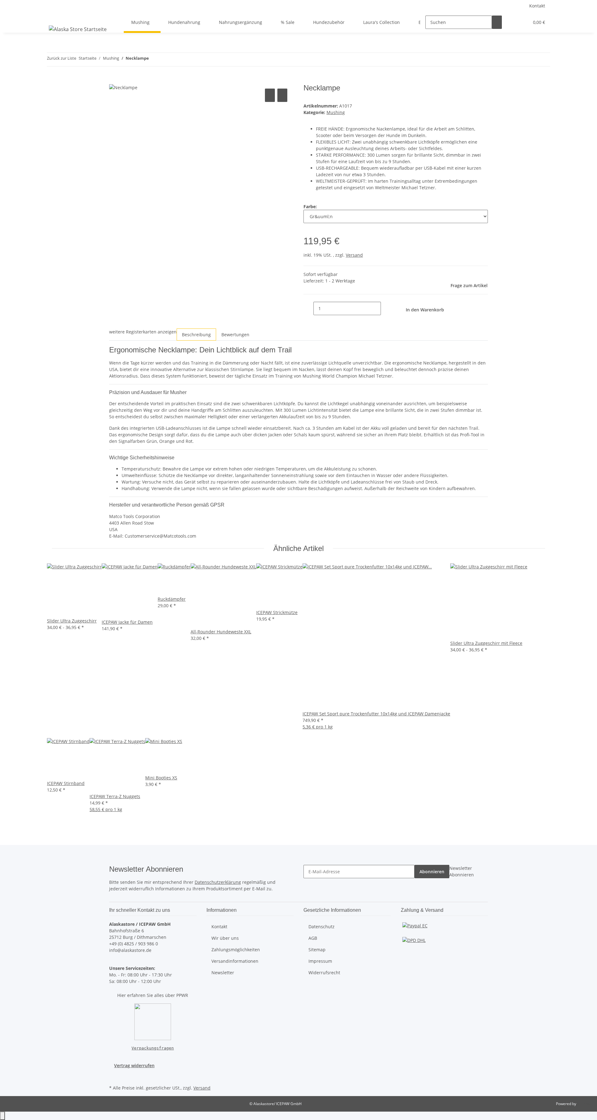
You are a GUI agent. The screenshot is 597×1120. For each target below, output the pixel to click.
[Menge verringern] (308, 308)
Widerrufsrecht (324, 972)
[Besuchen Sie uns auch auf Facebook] (114, 1076)
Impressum (320, 961)
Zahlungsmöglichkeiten (235, 949)
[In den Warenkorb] (114, 80)
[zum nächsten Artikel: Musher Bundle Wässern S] (165, 59)
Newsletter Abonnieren (461, 871)
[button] (512, 22)
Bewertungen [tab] (235, 334)
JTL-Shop (584, 1103)
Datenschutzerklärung (218, 882)
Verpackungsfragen (153, 1048)
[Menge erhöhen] (386, 308)
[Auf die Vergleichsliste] (270, 95)
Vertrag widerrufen (134, 1065)
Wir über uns (225, 938)
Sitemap (317, 949)
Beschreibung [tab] (196, 334)
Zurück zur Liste (61, 58)
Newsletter (222, 972)
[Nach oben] (2, 1116)
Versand (354, 255)
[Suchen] (497, 22)
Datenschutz (321, 927)
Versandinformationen (234, 961)
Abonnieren (431, 871)
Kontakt (537, 6)
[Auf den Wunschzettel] (282, 95)
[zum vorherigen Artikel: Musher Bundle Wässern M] (154, 59)
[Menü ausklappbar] (54, 16)
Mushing (335, 112)
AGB (312, 938)
